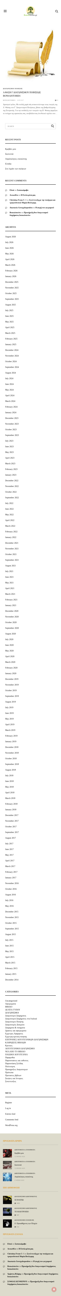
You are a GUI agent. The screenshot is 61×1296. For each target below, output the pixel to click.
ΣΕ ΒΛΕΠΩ (19, 1200)
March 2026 (10, 265)
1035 (18, 1203)
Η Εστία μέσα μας (28, 195)
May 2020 (9, 651)
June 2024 (9, 384)
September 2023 (12, 435)
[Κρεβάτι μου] (7, 1153)
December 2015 (11, 912)
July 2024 (9, 378)
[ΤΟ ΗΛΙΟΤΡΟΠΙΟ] (7, 1211)
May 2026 (9, 254)
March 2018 (10, 798)
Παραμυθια (10, 1058)
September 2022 (12, 497)
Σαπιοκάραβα (22, 190)
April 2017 (9, 861)
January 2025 (10, 344)
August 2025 (10, 305)
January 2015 (10, 974)
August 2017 (10, 838)
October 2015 (11, 923)
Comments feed (11, 1120)
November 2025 (12, 288)
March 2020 (10, 662)
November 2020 (12, 617)
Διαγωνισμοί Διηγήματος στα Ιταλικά (21, 1019)
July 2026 (9, 242)
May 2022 (9, 515)
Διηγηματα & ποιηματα (15, 1028)
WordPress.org (11, 1125)
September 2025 (12, 299)
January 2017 (10, 878)
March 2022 (10, 526)
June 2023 (9, 446)
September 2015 (12, 929)
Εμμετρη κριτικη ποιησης (16, 1037)
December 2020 (11, 611)
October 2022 (11, 492)
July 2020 (9, 639)
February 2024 (11, 407)
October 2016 (11, 889)
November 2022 (12, 486)
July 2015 (9, 940)
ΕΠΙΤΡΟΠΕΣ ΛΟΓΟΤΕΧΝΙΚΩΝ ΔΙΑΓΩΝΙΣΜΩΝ (26, 1040)
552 (17, 1227)
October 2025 (11, 293)
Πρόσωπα (9, 1072)
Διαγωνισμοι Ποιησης (13, 88)
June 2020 (9, 645)
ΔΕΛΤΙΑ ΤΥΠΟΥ (12, 1010)
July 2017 (9, 844)
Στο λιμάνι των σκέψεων (15, 169)
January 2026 (10, 276)
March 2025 (10, 333)
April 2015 (9, 957)
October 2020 (11, 622)
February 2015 (11, 968)
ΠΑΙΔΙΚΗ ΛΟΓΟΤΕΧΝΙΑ (16, 1055)
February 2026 (11, 271)
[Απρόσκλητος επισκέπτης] (7, 1177)
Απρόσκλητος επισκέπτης (16, 159)
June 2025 (9, 316)
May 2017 (9, 855)
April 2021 (9, 588)
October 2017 (11, 826)
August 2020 (10, 634)
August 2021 (10, 566)
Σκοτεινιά (9, 154)
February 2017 (11, 872)
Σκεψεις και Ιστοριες (14, 1078)
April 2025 (9, 327)
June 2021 (9, 577)
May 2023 (9, 452)
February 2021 (11, 600)
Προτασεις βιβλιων (13, 1075)
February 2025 (11, 339)
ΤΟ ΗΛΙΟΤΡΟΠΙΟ (22, 1211)
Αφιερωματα (10, 1004)
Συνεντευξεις (10, 1081)
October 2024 (11, 361)
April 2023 (9, 458)
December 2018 (11, 747)
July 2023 (9, 441)
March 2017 (10, 866)
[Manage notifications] (54, 1289)
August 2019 (10, 702)
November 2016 (12, 883)
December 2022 (11, 480)
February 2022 (11, 532)
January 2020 (10, 673)
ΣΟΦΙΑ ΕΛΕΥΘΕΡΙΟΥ (17, 1281)
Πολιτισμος (10, 1067)
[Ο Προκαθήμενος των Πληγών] (7, 1222)
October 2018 (11, 758)
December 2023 (11, 418)
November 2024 (12, 356)
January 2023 (10, 475)
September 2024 (12, 367)
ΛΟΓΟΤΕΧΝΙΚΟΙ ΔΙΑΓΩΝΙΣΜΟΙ (20, 1049)
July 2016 (9, 900)
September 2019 (12, 696)
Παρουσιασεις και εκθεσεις (16, 1061)
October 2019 (11, 690)
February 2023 (11, 469)
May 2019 (9, 719)
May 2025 (9, 322)
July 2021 (9, 571)
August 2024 (10, 373)
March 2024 (10, 401)
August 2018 (10, 770)
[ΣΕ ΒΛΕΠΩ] (7, 1198)
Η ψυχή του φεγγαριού (44, 207)
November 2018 (12, 753)
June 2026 (9, 248)
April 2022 (9, 520)
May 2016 (9, 906)
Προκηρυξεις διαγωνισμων (16, 1070)
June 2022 (9, 509)
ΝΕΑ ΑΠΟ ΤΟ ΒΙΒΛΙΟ (15, 1052)
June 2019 (9, 713)
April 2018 (9, 792)
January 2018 (10, 809)
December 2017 (11, 815)
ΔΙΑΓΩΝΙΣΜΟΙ (12, 1013)
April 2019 (9, 724)
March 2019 (10, 730)
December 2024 (11, 350)
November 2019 (12, 685)
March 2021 (10, 594)
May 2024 (9, 390)
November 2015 (12, 917)
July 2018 (9, 775)
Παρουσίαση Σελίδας (14, 1064)
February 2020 (11, 668)
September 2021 (12, 560)
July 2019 (9, 707)
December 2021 (11, 543)
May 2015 (9, 951)
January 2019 (10, 741)
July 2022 (9, 503)
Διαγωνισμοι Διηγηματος (15, 1016)
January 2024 (10, 412)
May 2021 (9, 583)
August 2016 (10, 895)
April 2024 (9, 395)
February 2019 (11, 736)
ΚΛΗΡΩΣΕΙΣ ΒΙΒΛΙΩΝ (15, 1043)
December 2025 (11, 282)
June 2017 (9, 849)
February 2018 (11, 804)
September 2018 (12, 764)
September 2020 (12, 628)
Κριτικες (9, 1046)
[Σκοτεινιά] (7, 1165)
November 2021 (12, 549)
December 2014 (11, 980)
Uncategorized (11, 1001)
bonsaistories (9, 100)
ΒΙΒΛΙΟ (8, 1007)
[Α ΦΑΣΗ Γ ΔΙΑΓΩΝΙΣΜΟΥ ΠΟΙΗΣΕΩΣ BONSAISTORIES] (30, 56)
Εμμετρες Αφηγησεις (14, 1034)
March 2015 (10, 963)
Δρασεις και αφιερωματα (15, 1031)
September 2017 (12, 832)
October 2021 (11, 554)
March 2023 (10, 463)
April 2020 (9, 656)
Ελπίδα (8, 164)
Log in (8, 1108)
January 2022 (10, 537)
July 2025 (9, 310)
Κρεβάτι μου (10, 149)
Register (8, 1102)
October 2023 (11, 429)
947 (17, 1215)
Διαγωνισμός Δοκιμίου (14, 1025)
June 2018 (9, 781)
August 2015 (10, 934)
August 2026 (10, 237)
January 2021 (10, 605)
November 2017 (12, 821)
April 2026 (9, 259)
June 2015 (9, 946)
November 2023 (12, 424)
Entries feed (10, 1114)
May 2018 (9, 787)
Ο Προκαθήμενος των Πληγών (26, 1223)
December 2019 (11, 679)
